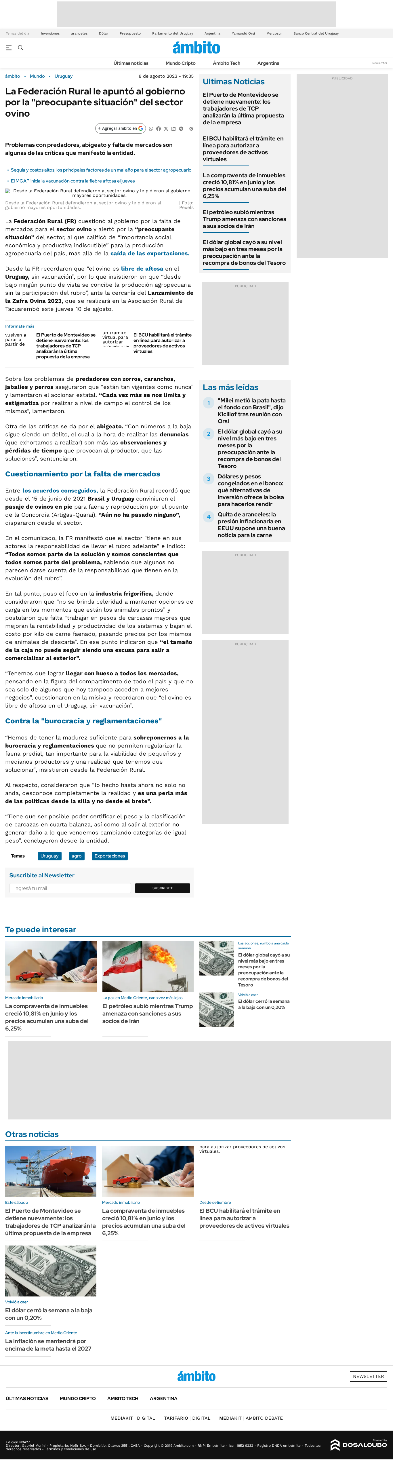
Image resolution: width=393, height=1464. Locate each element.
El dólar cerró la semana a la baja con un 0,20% (264, 1004)
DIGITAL (132, 1418)
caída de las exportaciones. (150, 253)
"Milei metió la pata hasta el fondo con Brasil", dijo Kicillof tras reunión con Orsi (252, 411)
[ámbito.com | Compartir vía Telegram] (181, 128)
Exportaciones (110, 856)
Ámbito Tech (226, 63)
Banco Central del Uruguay (316, 33)
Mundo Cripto (181, 63)
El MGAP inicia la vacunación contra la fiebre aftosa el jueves (73, 181)
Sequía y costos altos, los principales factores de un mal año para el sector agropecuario (101, 170)
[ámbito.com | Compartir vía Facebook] (158, 128)
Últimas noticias (131, 63)
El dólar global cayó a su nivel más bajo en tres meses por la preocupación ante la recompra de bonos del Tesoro (244, 252)
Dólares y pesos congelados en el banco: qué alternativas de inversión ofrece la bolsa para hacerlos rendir (251, 490)
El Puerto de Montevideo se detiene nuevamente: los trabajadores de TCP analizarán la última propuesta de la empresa (66, 346)
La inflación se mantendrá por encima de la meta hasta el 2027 (48, 1344)
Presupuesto (130, 33)
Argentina (212, 33)
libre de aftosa (143, 268)
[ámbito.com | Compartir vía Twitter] (166, 128)
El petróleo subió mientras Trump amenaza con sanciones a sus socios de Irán (244, 219)
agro (77, 856)
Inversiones (50, 33)
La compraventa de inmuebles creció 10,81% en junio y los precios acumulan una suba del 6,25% (244, 186)
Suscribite (162, 888)
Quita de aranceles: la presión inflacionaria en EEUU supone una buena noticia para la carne (251, 525)
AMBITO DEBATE (251, 1418)
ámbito (12, 76)
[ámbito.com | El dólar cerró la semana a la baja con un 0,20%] (216, 1010)
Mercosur (274, 33)
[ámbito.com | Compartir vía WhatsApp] (151, 128)
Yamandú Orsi (243, 33)
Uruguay (64, 76)
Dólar (103, 33)
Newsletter (379, 62)
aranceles (79, 33)
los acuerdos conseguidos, (60, 490)
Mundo (37, 76)
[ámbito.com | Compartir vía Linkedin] (173, 128)
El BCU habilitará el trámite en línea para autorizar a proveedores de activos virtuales (162, 343)
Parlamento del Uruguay (172, 33)
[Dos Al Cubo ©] (359, 1445)
